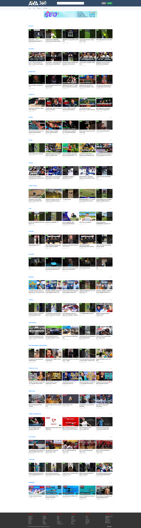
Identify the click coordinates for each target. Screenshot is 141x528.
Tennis (44, 522)
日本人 (87, 516)
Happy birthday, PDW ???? (35, 245)
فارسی (87, 518)
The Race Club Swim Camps (35, 496)
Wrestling (32, 391)
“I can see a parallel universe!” (103, 131)
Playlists (108, 517)
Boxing (31, 117)
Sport (58, 517)
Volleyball (32, 436)
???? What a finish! (66, 199)
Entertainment (60, 523)
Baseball (31, 277)
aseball (29, 517)
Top (34, 8)
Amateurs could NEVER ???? (52, 222)
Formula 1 (32, 94)
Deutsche (73, 521)
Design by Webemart (45, 526)
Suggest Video (110, 516)
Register (109, 3)
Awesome (31, 459)
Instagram (108, 522)
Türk (86, 523)
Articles (45, 8)
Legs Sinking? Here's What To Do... (70, 496)
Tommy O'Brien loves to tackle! (36, 153)
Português (88, 520)
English (72, 516)
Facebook (108, 520)
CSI (29, 267)
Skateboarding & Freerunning (38, 345)
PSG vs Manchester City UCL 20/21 (104, 39)
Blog (107, 518)
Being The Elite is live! (67, 404)
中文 (72, 518)
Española (87, 522)
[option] (36, 36)
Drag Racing (32, 322)
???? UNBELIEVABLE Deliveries (86, 313)
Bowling (31, 231)
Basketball (32, 71)
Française (73, 520)
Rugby (30, 140)
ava (30, 42)
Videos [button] (38, 8)
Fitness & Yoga (33, 368)
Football (32, 49)
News (58, 518)
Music (58, 516)
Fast (31, 453)
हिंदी (72, 522)
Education (59, 521)
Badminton (30, 516)
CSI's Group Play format (84, 267)
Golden (31, 497)
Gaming (58, 522)
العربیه (72, 517)
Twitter (108, 521)
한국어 (87, 517)
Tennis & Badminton (35, 414)
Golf (30, 208)
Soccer (31, 26)
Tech (58, 520)
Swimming (32, 482)
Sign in (103, 3)
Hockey (31, 163)
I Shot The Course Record (85, 222)
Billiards (31, 254)
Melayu (72, 523)
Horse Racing (33, 185)
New (30, 8)
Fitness (29, 522)
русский (87, 521)
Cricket (31, 300)
